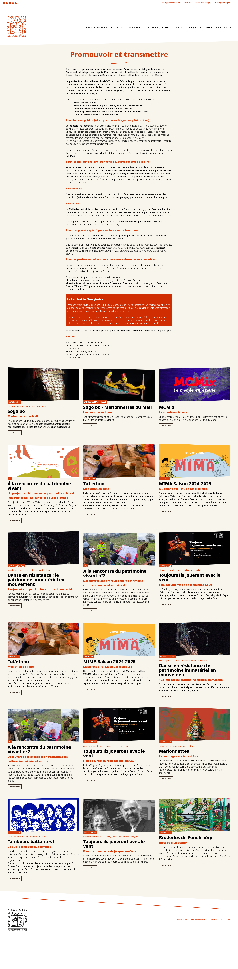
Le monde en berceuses (111, 238)
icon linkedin (10, 3)
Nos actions (118, 27)
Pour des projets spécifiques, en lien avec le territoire (103, 108)
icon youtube (13, 3)
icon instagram (7, 3)
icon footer (17, 920)
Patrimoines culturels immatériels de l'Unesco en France (98, 283)
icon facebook (4, 3)
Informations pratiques (199, 920)
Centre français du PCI (158, 27)
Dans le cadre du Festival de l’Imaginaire (96, 114)
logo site (16, 27)
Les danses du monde (79, 280)
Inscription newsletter (171, 2)
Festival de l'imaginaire (188, 27)
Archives (187, 2)
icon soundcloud (16, 3)
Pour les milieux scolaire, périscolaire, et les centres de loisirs (108, 105)
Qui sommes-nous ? (96, 27)
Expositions (135, 27)
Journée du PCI (16, 565)
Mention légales (216, 920)
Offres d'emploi (183, 920)
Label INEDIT (223, 27)
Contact (227, 920)
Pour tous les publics (85, 102)
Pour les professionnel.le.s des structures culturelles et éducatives (111, 111)
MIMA (208, 27)
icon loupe (234, 2)
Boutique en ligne (222, 2)
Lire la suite (14, 433)
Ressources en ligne (203, 2)
